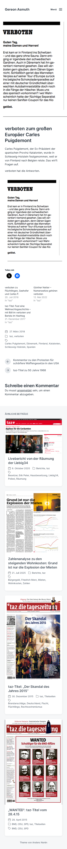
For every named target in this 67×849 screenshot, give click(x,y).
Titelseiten (49, 696)
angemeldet (24, 390)
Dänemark (32, 343)
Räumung (21, 478)
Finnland (43, 343)
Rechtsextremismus (31, 706)
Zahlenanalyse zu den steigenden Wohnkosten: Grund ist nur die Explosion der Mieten (33, 563)
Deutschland (33, 703)
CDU (20, 824)
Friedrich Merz (29, 579)
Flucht (45, 703)
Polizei (11, 478)
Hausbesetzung (38, 475)
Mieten (41, 579)
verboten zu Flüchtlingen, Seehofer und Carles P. (17, 290)
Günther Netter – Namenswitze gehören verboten (45, 290)
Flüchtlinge (14, 706)
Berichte (40, 468)
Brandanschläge (17, 703)
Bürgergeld (14, 579)
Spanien (31, 347)
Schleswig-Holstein (15, 347)
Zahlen (26, 583)
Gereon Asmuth (17, 9)
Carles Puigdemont (15, 343)
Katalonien (54, 343)
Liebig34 (53, 475)
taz (11, 336)
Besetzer (13, 475)
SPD (26, 824)
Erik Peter (24, 475)
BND (14, 824)
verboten (19, 336)
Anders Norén (39, 842)
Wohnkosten (14, 583)
